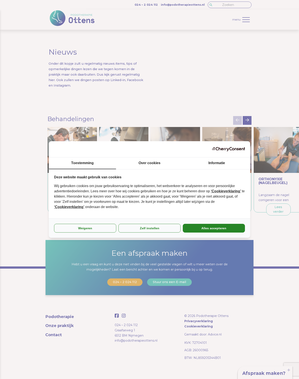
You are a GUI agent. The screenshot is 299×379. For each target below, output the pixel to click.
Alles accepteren (213, 228)
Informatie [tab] (216, 163)
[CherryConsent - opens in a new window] (228, 149)
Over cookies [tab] (149, 163)
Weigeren (85, 228)
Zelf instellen (149, 228)
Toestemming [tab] (82, 163)
